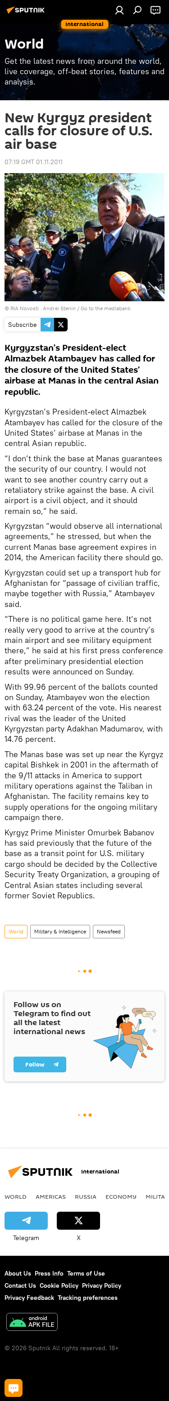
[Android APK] (32, 1323)
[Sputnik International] (27, 13)
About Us (18, 1273)
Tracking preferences (88, 1298)
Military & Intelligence (60, 931)
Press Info (49, 1273)
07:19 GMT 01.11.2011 (34, 162)
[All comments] (14, 1388)
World (16, 931)
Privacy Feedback (29, 1298)
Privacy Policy (101, 1285)
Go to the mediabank (106, 308)
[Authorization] (119, 10)
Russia (85, 1196)
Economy (121, 1196)
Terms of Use (86, 1273)
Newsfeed (109, 931)
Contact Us (20, 1285)
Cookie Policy (59, 1285)
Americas (51, 1196)
